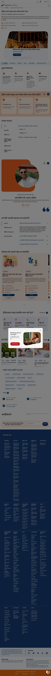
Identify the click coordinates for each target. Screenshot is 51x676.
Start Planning (15, 344)
